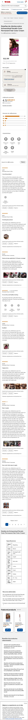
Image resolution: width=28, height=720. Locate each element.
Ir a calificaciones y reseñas (8, 33)
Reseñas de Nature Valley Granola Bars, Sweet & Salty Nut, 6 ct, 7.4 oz (13, 678)
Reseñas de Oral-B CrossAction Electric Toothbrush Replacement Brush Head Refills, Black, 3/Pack (13, 652)
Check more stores (9, 79)
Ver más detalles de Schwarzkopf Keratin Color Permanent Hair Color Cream (14, 599)
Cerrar (25, 703)
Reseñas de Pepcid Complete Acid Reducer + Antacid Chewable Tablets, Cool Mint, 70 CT (14, 664)
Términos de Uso (18, 718)
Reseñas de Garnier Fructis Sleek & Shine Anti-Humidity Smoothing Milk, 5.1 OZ (14, 690)
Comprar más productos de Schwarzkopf (14, 603)
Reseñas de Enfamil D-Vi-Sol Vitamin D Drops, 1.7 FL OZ (14, 695)
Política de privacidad (10, 718)
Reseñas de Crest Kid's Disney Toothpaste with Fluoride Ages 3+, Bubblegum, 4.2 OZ (13, 646)
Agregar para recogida (10, 90)
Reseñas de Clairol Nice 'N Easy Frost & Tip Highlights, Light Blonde (14, 669)
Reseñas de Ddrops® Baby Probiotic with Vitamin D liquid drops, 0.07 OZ (13, 674)
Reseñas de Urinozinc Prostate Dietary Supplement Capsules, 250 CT (13, 684)
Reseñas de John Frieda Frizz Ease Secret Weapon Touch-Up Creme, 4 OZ (13, 658)
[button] (4, 524)
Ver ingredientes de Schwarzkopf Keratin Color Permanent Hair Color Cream (14, 595)
